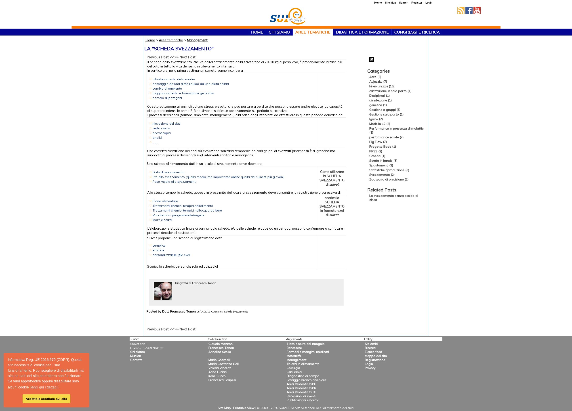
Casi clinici (294, 372)
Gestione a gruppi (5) (384, 110)
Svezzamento (240, 311)
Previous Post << (160, 57)
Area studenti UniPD (301, 384)
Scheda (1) (377, 156)
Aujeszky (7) (378, 82)
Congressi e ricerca (417, 32)
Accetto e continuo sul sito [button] (46, 399)
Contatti (136, 360)
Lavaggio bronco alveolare (306, 380)
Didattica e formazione (362, 32)
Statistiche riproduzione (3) (389, 170)
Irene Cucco (217, 376)
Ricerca (370, 348)
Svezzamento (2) (382, 175)
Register (416, 2)
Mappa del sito (376, 356)
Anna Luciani (217, 372)
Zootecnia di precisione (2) (388, 179)
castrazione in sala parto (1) (390, 91)
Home (150, 40)
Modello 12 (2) (379, 124)
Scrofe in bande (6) (383, 161)
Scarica (152, 266)
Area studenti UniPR (301, 388)
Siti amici (371, 344)
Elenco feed (373, 352)
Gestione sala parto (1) (386, 114)
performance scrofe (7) (386, 137)
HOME (257, 32)
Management (197, 40)
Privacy (370, 368)
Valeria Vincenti (219, 368)
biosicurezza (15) (381, 86)
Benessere (294, 348)
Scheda (228, 311)
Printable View (243, 408)
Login (369, 364)
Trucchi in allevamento (303, 364)
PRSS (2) (375, 151)
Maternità (294, 356)
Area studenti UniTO (301, 392)
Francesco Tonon (221, 348)
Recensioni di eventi (301, 396)
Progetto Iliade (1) (382, 147)
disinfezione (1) (380, 100)
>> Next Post (185, 57)
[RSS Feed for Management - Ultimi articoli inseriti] (371, 61)
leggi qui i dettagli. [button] (44, 387)
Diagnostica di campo (303, 376)
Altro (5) (375, 77)
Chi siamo (279, 32)
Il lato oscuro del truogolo (306, 344)
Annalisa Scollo (219, 352)
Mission (135, 356)
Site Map (224, 408)
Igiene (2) (376, 119)
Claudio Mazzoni (220, 344)
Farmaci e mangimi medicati (308, 352)
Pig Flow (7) (378, 142)
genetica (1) (378, 105)
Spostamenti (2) (381, 165)
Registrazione (375, 360)
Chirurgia (293, 368)
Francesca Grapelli (222, 380)
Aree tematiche (312, 32)
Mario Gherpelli (219, 360)
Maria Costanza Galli (223, 364)
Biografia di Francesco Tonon (195, 283)
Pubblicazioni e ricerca (303, 400)
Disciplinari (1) (379, 96)
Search (403, 2)
